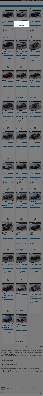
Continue (21, 25)
